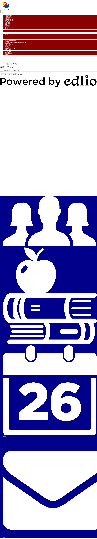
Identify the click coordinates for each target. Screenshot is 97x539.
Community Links (8, 51)
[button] (5, 14)
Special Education (8, 23)
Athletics (6, 30)
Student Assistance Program (10, 37)
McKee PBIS (7, 47)
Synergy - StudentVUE (9, 34)
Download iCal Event (15, 70)
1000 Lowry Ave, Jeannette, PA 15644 (7, 74)
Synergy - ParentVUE (9, 44)
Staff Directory (7, 24)
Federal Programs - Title (9, 19)
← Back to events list (5, 73)
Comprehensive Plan (8, 17)
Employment (7, 18)
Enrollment (7, 41)
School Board (7, 22)
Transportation (7, 43)
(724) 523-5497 (20, 74)
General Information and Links (10, 40)
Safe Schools (7, 21)
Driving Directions (8, 52)
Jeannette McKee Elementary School (11, 64)
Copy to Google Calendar (5, 70)
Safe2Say (6, 38)
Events (1, 71)
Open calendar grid (13, 73)
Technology (7, 26)
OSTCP (6, 28)
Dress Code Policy (8, 35)
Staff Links (7, 54)
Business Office (8, 16)
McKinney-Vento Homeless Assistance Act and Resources (15, 42)
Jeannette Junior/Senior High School (11, 63)
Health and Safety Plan (9, 20)
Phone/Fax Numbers (8, 53)
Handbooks (7, 36)
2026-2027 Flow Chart (9, 27)
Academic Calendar (8, 15)
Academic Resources (8, 49)
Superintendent (7, 25)
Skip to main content (4, 0)
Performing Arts (8, 31)
